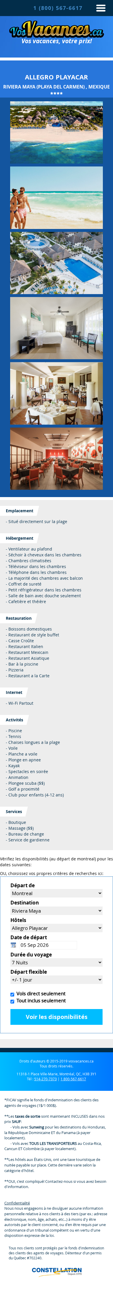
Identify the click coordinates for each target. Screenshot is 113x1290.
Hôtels (18, 920)
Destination (24, 902)
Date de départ (28, 937)
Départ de (22, 885)
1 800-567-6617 (73, 1079)
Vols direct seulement (39, 993)
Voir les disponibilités (57, 1017)
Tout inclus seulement (40, 1000)
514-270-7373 (45, 1079)
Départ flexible (28, 971)
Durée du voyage (31, 954)
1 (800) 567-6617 (58, 8)
